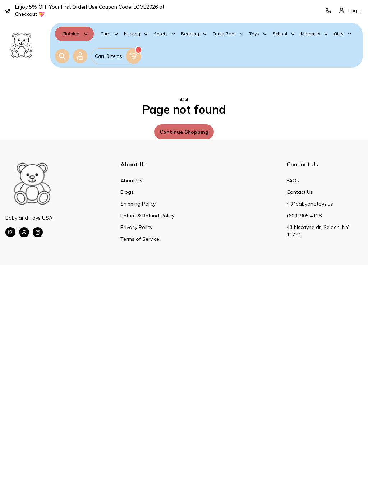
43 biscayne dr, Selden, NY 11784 (318, 231)
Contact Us (300, 192)
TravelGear (224, 34)
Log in (355, 10)
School (280, 34)
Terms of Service (139, 239)
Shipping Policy (138, 204)
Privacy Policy (136, 227)
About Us (131, 180)
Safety (160, 34)
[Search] (62, 56)
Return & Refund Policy (147, 215)
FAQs (293, 180)
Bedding (190, 34)
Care (105, 34)
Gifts (339, 34)
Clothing (70, 33)
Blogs (127, 192)
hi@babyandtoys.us (310, 204)
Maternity (310, 34)
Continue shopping (184, 132)
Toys (254, 34)
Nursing (132, 34)
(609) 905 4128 (304, 215)
